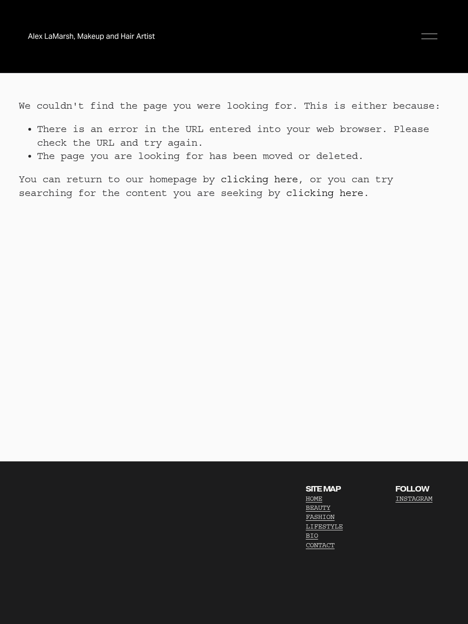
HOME (314, 498)
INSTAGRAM (413, 498)
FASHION (320, 517)
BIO (312, 535)
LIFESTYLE (324, 526)
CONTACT (320, 545)
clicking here (259, 179)
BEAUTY (318, 508)
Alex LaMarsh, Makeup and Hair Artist (91, 36)
